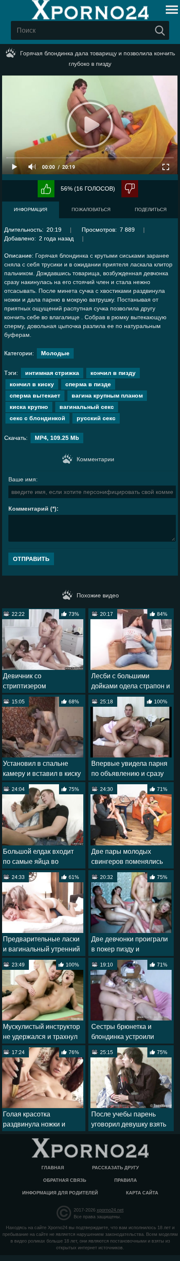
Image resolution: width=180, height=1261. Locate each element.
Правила (125, 1180)
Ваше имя (22, 479)
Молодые (55, 353)
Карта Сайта (142, 1192)
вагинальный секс (86, 406)
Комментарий (28, 508)
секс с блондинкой (37, 418)
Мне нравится (46, 188)
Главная (52, 1167)
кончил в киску (32, 384)
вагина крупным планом (107, 395)
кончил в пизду (113, 373)
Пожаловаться (91, 209)
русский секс (96, 418)
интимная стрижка (52, 373)
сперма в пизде (88, 384)
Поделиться (151, 209)
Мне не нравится (129, 188)
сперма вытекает (35, 395)
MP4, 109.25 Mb (57, 437)
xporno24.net (110, 1209)
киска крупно (29, 406)
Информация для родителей (60, 1192)
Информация (30, 209)
